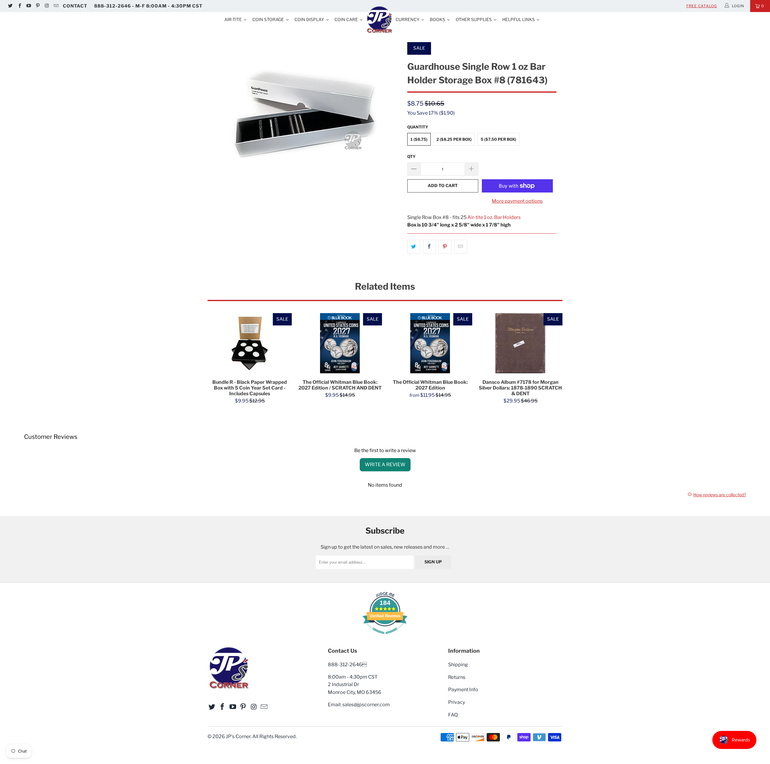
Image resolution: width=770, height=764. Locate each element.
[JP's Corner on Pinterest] (37, 6)
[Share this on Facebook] (429, 247)
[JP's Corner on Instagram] (46, 6)
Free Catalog (701, 6)
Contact (75, 6)
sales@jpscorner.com (366, 704)
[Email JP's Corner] (55, 6)
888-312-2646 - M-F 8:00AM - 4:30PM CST (148, 6)
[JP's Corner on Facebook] (19, 6)
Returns (456, 677)
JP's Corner (238, 736)
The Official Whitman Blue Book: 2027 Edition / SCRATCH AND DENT (340, 343)
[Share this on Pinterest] (445, 247)
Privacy (456, 702)
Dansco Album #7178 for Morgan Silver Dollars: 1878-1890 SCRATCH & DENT (520, 343)
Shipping (458, 664)
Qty (411, 156)
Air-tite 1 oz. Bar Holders (494, 217)
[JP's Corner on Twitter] (10, 6)
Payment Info (463, 689)
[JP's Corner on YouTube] (28, 6)
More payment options (517, 201)
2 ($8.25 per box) (454, 139)
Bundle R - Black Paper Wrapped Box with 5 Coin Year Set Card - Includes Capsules (250, 343)
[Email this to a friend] (460, 247)
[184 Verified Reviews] (385, 637)
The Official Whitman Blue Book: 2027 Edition (430, 343)
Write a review (385, 464)
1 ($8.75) (419, 139)
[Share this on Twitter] (413, 247)
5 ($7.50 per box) (498, 139)
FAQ (453, 715)
